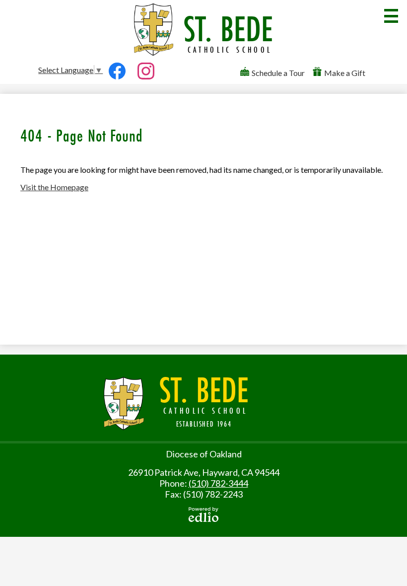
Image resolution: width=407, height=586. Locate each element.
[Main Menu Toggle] (391, 16)
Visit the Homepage (54, 187)
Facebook (117, 82)
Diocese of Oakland (204, 453)
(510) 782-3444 (218, 483)
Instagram (146, 82)
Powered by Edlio (203, 514)
